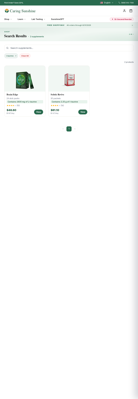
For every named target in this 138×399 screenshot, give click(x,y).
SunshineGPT (57, 19)
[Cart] (131, 11)
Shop (6, 19)
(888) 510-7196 (127, 3)
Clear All (25, 56)
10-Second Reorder (123, 19)
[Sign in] (124, 11)
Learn (20, 19)
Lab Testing (37, 19)
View (38, 112)
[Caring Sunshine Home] (25, 10)
